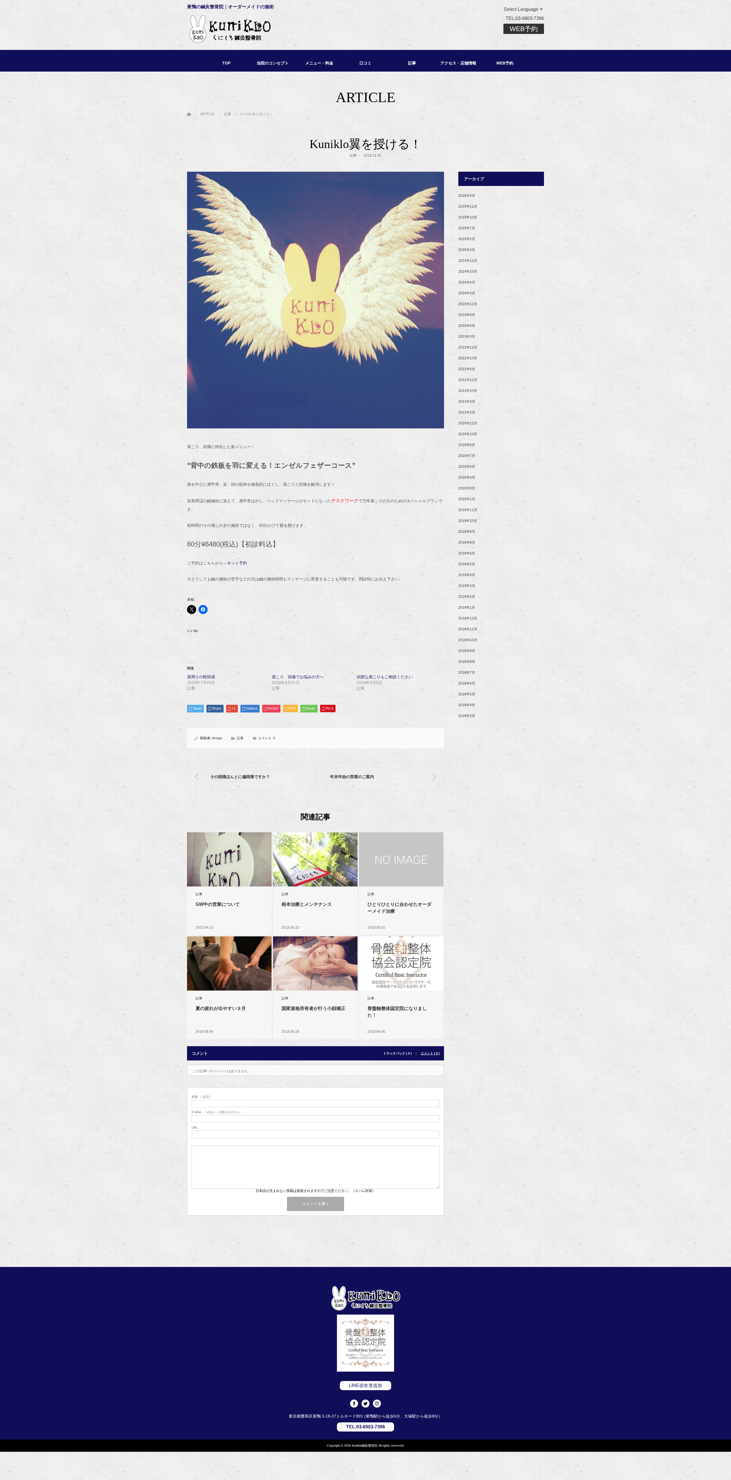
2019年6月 (466, 553)
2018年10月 (467, 640)
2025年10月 (467, 217)
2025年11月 (467, 206)
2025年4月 (466, 250)
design (217, 738)
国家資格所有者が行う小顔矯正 (314, 1008)
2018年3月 (466, 716)
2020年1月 (466, 499)
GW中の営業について (218, 904)
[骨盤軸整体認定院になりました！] (401, 964)
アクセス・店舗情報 (458, 63)
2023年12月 (467, 304)
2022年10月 (467, 358)
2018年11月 (467, 629)
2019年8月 (466, 542)
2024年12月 (467, 261)
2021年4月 (466, 402)
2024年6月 (466, 282)
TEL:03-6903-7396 (525, 18)
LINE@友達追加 (365, 1385)
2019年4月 (466, 575)
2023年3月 (466, 337)
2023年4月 (466, 326)
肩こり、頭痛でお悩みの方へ (298, 677)
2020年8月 (466, 445)
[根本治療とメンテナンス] (315, 859)
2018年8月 (466, 662)
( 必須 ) (201, 1096)
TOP (226, 63)
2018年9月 (466, 651)
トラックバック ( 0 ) (397, 1053)
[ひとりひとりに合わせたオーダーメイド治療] (401, 859)
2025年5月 (466, 239)
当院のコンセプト (273, 63)
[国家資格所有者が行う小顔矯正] (315, 963)
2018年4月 (466, 705)
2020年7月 (466, 456)
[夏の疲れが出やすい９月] (229, 963)
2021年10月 (467, 391)
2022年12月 (467, 347)
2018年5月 (466, 694)
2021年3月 (466, 412)
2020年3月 (466, 488)
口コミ (365, 63)
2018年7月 (466, 673)
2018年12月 (467, 618)
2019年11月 (467, 510)
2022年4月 (466, 369)
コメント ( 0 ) (430, 1053)
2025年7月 (466, 228)
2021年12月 (467, 380)
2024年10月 (467, 272)
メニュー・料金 (319, 63)
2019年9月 (466, 532)
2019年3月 (466, 586)
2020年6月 (466, 467)
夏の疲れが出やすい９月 (221, 1008)
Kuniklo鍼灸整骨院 (364, 1445)
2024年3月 (466, 293)
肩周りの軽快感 (201, 677)
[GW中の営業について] (229, 859)
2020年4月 (466, 477)
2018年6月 (466, 683)
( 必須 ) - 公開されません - (217, 1112)
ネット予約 (237, 563)
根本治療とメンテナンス (307, 904)
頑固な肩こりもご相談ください (385, 677)
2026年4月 (466, 196)
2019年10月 (467, 521)
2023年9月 (466, 315)
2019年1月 (466, 608)
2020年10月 (467, 434)
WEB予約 (524, 29)
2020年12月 (467, 423)
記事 (412, 63)
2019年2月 (466, 597)
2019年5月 (466, 564)
